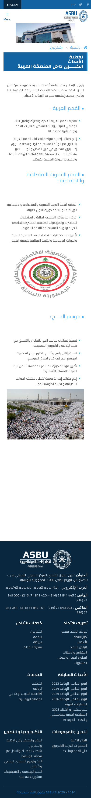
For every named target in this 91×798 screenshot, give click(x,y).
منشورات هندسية (30, 777)
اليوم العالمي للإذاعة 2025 (70, 694)
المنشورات (81, 663)
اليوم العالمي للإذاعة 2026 (70, 699)
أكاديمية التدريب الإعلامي (25, 694)
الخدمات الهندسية (30, 699)
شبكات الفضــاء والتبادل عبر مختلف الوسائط (24, 753)
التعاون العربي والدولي (73, 657)
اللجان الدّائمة (79, 740)
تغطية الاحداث (33, 647)
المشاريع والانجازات (75, 652)
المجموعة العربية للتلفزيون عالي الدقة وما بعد (70, 748)
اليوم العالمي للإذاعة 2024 (70, 689)
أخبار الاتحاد (81, 637)
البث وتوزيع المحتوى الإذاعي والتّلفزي (23, 763)
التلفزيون (56, 48)
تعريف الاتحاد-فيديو (74, 631)
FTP (73, 5)
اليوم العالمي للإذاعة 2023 (70, 683)
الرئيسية (75, 48)
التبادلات (37, 683)
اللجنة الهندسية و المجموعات (23, 772)
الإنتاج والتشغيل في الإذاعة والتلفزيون (24, 742)
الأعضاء (82, 642)
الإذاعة (37, 637)
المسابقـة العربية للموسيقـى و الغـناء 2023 (70, 706)
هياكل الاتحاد (79, 647)
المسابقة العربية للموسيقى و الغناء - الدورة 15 (69, 717)
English (12, 4)
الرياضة (37, 642)
